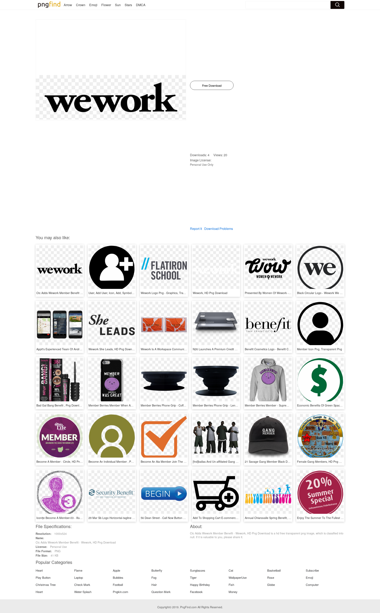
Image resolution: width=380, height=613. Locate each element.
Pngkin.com (120, 592)
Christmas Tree (46, 585)
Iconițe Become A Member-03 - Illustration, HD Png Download (75, 518)
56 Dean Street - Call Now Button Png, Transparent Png (176, 518)
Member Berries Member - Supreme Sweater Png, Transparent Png (287, 405)
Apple (116, 570)
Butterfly (156, 570)
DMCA (140, 5)
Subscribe (312, 570)
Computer (312, 585)
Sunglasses (197, 570)
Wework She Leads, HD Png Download (112, 349)
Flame (78, 570)
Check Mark (82, 585)
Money (233, 592)
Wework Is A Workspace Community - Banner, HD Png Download (181, 349)
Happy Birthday (200, 585)
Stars (128, 5)
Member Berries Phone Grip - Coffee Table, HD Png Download (180, 405)
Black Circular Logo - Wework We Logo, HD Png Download (334, 293)
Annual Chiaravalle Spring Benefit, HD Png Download (278, 518)
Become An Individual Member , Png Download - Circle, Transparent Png (134, 462)
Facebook (196, 592)
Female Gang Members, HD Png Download (324, 462)
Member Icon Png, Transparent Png (319, 349)
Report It (196, 228)
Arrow (68, 5)
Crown (80, 5)
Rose (270, 577)
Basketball (274, 570)
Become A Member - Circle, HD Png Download (65, 462)
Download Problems (218, 228)
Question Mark (161, 592)
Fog (153, 577)
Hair (154, 585)
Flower (106, 5)
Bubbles (118, 577)
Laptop (78, 577)
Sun (118, 5)
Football (118, 585)
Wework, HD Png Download (210, 293)
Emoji (93, 5)
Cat (231, 570)
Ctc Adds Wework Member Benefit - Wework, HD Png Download (76, 293)
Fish (231, 585)
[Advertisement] (111, 47)
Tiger (193, 577)
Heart (39, 570)
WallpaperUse (238, 577)
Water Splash (82, 592)
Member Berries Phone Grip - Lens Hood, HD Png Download (231, 405)
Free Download (211, 85)
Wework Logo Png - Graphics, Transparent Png (170, 293)
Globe (271, 585)
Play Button (43, 577)
